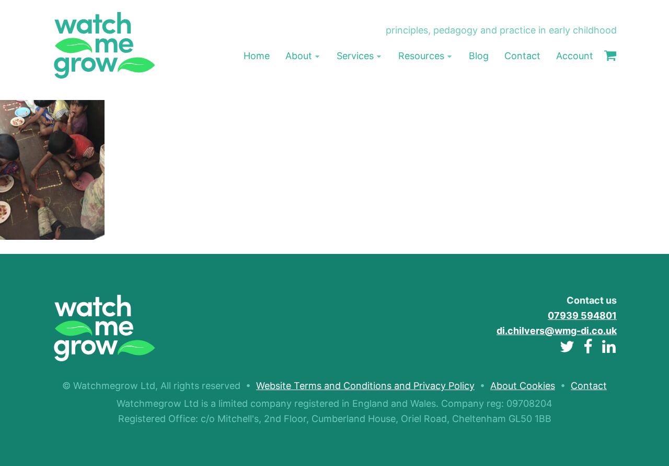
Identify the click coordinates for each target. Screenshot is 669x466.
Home (257, 55)
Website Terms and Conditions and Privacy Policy (365, 385)
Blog (479, 55)
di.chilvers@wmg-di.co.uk (557, 330)
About (298, 55)
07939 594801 (582, 315)
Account (574, 55)
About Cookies (522, 385)
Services (355, 55)
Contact (522, 55)
